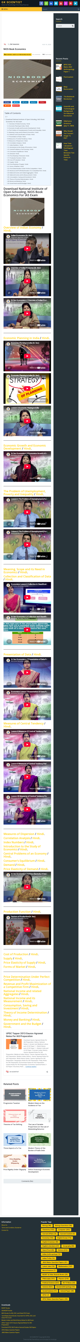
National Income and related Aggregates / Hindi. (24, 173)
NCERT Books (6, 1308)
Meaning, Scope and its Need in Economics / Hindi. (24, 132)
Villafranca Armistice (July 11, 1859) (69, 123)
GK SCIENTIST (12, 2)
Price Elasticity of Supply (20, 962)
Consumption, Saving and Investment (20, 1006)
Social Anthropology (65, 1287)
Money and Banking (17, 1019)
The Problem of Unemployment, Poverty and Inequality (25, 492)
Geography (68, 1246)
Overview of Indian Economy (22, 227)
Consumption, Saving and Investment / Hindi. (23, 177)
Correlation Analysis (17, 838)
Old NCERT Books (7, 1310)
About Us (4, 1225)
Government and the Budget (22, 1024)
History (63, 1250)
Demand (9, 865)
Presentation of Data (17, 654)
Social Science (49, 1291)
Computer (64, 1230)
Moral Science (49, 1270)
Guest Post (48, 1250)
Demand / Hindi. (14, 154)
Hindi (7, 230)
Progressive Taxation (12, 1103)
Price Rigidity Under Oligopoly (15, 1169)
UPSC (45, 1295)
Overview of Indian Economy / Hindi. (19, 124)
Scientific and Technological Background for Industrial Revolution (69, 111)
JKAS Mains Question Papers (54, 1262)
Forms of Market (15, 967)
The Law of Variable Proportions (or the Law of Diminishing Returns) (38, 1126)
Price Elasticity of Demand (21, 869)
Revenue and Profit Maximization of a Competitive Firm (27, 985)
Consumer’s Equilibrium (19, 861)
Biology (46, 1226)
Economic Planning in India (21, 338)
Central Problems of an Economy (25, 853)
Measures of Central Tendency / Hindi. (20, 139)
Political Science (50, 1283)
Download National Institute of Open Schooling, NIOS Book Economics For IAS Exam (25, 120)
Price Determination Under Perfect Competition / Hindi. (26, 168)
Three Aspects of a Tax (12, 1148)
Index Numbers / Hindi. (16, 145)
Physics (64, 1279)
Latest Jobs (48, 1266)
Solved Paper (67, 1291)
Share (7, 102)
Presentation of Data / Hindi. (17, 137)
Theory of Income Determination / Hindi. (21, 179)
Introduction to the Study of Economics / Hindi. (23, 147)
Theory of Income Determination (25, 1012)
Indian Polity (48, 1258)
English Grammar (50, 1242)
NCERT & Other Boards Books (22, 54)
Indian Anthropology (51, 1254)
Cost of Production (16, 954)
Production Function (17, 911)
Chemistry (48, 1230)
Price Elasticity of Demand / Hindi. (19, 156)
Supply (8, 958)
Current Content (67, 1234)
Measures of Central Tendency (24, 723)
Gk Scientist (14, 44)
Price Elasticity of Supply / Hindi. (19, 164)
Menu (6, 9)
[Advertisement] (27, 29)
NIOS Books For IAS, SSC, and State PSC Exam (16, 1313)
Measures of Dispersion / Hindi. (18, 141)
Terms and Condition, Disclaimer (11, 1227)
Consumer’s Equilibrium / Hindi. (19, 151)
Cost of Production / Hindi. (17, 160)
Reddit (8, 105)
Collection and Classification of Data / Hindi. (22, 134)
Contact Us (5, 1230)
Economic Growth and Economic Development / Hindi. (24, 128)
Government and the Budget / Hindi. (20, 183)
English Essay (64, 1238)
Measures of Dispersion (19, 834)
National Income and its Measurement (19, 999)
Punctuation (68, 77)
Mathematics (65, 1266)
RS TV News (69, 1283)
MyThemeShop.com (36, 1339)
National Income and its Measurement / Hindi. (23, 175)
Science (47, 1287)
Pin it (43, 102)
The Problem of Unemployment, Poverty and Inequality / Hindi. (27, 130)
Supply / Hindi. (14, 162)
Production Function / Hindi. (18, 158)
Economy (9, 54)
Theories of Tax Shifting (13, 1124)
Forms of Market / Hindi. (17, 166)
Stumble (17, 105)
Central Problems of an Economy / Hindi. (21, 149)
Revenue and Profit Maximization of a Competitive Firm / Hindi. (28, 171)
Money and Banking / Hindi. (18, 181)
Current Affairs (49, 1234)
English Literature (50, 1246)
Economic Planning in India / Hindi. (19, 126)
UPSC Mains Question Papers (55, 1299)
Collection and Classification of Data (27, 576)
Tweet (25, 102)
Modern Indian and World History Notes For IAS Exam (18, 1320)
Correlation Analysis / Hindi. (18, 143)
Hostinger (54, 1339)
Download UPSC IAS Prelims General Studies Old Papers (19, 1327)
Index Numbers (14, 842)
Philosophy (48, 1279)
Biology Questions (63, 1226)
